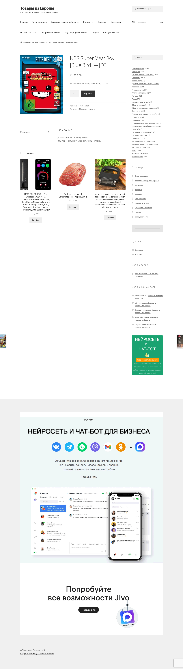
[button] (59, 59)
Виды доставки (39, 22)
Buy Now (88, 93)
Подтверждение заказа (76, 32)
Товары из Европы (37, 8)
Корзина (102, 22)
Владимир (139, 310)
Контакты (88, 22)
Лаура (137, 324)
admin (137, 303)
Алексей (138, 317)
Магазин (138, 194)
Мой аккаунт (117, 22)
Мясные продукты (39, 42)
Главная (24, 22)
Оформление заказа (50, 32)
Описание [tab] (25, 132)
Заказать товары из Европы (65, 22)
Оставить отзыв (28, 32)
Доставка (139, 250)
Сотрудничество (111, 32)
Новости (138, 254)
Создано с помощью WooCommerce (37, 653)
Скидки (95, 32)
